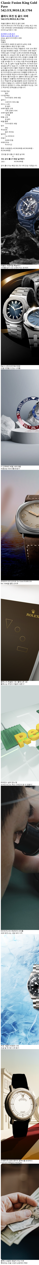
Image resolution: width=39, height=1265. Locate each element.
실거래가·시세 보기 (8, 34)
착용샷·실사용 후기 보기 (10, 36)
